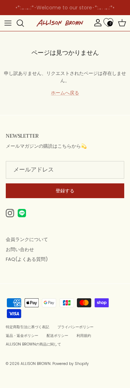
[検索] (24, 23)
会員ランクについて (27, 239)
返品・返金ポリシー (22, 335)
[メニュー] (8, 23)
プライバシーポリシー (75, 327)
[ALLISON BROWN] (59, 23)
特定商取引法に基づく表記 (27, 327)
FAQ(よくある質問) (27, 259)
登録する (65, 190)
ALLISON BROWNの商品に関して (33, 344)
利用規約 (84, 335)
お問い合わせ (20, 249)
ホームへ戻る (65, 92)
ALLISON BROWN (36, 363)
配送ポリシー (57, 335)
